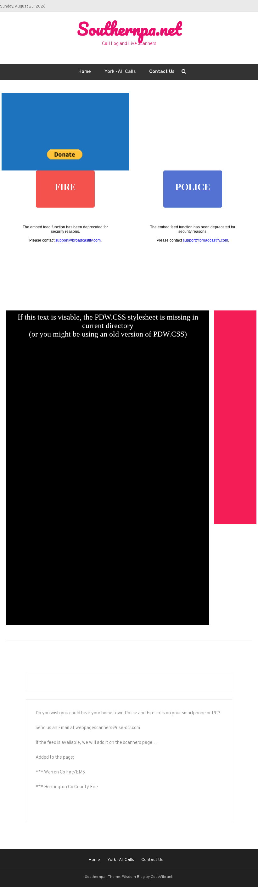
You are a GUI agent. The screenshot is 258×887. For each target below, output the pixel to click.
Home (84, 72)
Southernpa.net (129, 28)
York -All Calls (120, 72)
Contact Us (161, 72)
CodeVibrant (161, 876)
